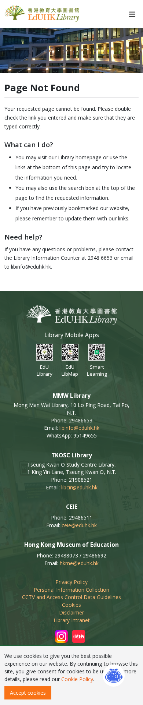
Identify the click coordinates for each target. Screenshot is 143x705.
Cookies (71, 604)
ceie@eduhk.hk (79, 525)
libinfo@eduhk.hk (79, 427)
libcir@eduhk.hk (79, 487)
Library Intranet (72, 620)
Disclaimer (71, 612)
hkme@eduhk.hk (79, 563)
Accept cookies (28, 692)
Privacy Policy (71, 581)
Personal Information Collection (71, 589)
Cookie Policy (77, 679)
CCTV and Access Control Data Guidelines (71, 597)
